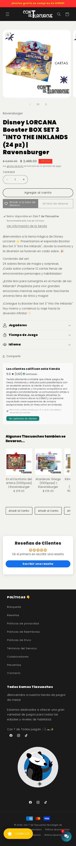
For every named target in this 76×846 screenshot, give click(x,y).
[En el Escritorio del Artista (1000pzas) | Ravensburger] (19, 462)
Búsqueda (14, 607)
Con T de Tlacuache (35, 825)
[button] (7, 14)
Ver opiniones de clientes (23, 418)
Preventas (14, 665)
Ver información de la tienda (27, 226)
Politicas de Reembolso (23, 632)
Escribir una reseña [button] (38, 564)
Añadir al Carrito (19, 511)
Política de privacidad (57, 829)
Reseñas (13, 615)
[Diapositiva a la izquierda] (30, 104)
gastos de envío (15, 166)
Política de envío (53, 835)
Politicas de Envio (19, 640)
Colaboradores (17, 656)
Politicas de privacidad (23, 623)
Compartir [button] (13, 356)
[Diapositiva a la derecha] (46, 104)
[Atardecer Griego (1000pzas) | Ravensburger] (48, 462)
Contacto (14, 673)
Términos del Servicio (22, 648)
